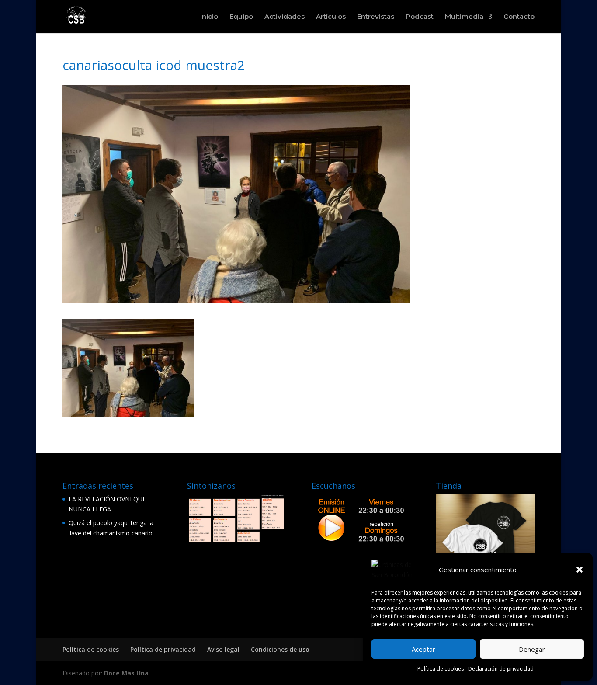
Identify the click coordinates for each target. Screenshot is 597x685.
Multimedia (464, 17)
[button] (579, 569)
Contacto (519, 17)
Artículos (331, 17)
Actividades (284, 17)
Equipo (241, 17)
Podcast (420, 17)
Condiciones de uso (280, 649)
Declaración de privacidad (501, 668)
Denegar (532, 649)
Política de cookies (440, 668)
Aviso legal (223, 649)
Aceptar (423, 649)
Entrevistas (375, 17)
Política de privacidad (163, 649)
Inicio (209, 17)
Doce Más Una (126, 673)
